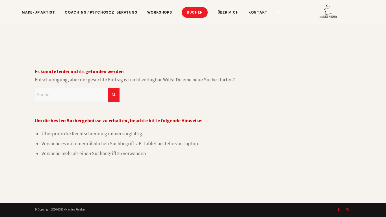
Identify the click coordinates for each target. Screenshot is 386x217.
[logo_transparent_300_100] (342, 12)
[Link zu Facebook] (338, 210)
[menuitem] (38, 12)
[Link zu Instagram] (347, 210)
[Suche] (278, 12)
